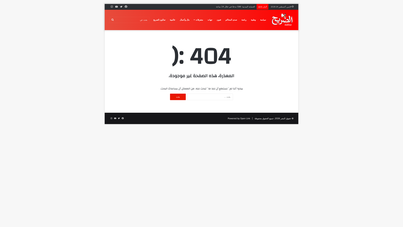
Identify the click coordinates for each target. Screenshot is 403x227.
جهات (210, 20)
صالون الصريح (159, 20)
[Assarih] (283, 20)
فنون (219, 20)
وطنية (253, 20)
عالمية (172, 20)
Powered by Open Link (239, 118)
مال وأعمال (185, 20)
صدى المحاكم (231, 20)
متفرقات (199, 20)
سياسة (263, 20)
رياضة (244, 20)
